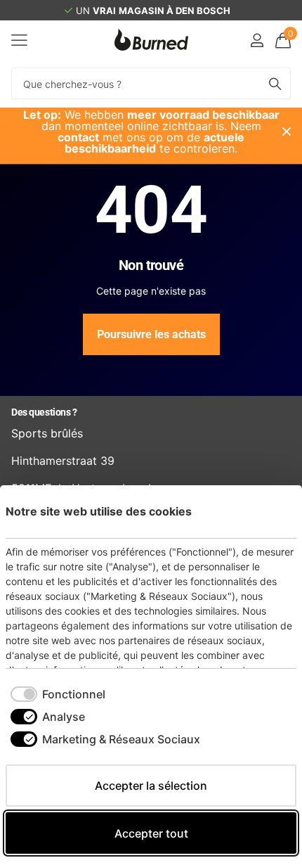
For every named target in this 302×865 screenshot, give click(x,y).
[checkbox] (58, 694)
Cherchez (275, 83)
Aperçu (270, 511)
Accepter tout (151, 833)
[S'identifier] (256, 40)
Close (286, 131)
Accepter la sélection (151, 785)
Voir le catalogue (19, 39)
